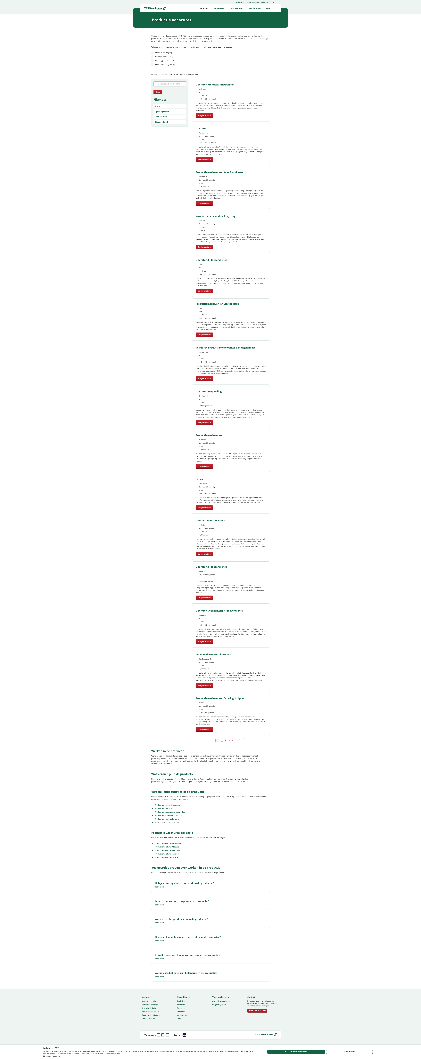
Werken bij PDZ (148, 1018)
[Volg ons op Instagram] (167, 1034)
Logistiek (181, 1001)
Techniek (181, 1011)
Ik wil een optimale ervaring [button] (296, 1052)
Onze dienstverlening (221, 1001)
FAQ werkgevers (219, 1004)
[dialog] (210, 1052)
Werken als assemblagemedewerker (170, 812)
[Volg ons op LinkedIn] (162, 1034)
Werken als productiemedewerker (169, 805)
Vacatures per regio (150, 1004)
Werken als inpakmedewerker (167, 819)
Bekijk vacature (204, 115)
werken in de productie (185, 47)
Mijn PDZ (264, 2)
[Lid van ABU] (184, 1035)
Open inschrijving (149, 1008)
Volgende (244, 740)
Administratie (182, 1015)
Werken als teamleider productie (168, 815)
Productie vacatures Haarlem (167, 854)
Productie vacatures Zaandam (167, 850)
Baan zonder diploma (151, 1015)
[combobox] (169, 83)
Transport (181, 1008)
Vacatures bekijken (150, 1001)
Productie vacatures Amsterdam (168, 843)
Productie (181, 1004)
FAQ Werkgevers (253, 2)
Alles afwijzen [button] (349, 1052)
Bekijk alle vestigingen (257, 1010)
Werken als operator (163, 808)
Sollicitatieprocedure (150, 1011)
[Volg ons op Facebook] (158, 1034)
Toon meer (159, 887)
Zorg (179, 1018)
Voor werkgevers (238, 2)
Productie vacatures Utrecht (166, 857)
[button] (151, 1056)
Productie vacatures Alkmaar (167, 847)
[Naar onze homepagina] (155, 8)
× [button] (418, 1047)
